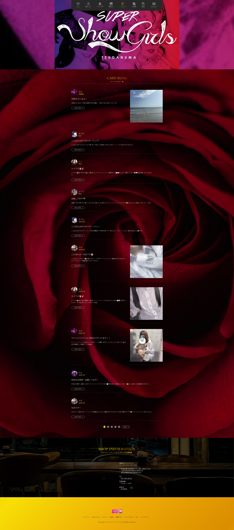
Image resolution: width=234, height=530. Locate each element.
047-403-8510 (126, 478)
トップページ (86, 517)
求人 (137, 517)
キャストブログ (129, 517)
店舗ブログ (119, 517)
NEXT (125, 427)
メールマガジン (145, 517)
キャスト (104, 517)
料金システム (96, 517)
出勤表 (111, 517)
